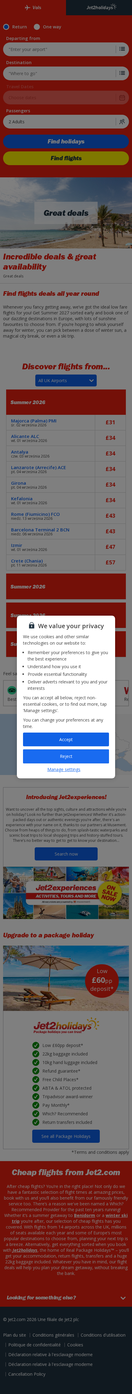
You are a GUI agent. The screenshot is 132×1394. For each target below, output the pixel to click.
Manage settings (63, 769)
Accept (66, 739)
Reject (66, 756)
